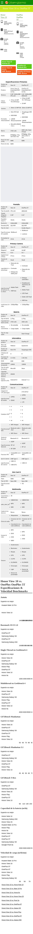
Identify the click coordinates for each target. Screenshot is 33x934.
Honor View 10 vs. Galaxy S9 (11, 908)
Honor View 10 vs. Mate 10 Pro (12, 888)
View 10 (4, 17)
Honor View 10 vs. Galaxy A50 (11, 920)
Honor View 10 (15, 88)
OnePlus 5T (25, 88)
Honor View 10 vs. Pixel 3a (10, 900)
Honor (3, 15)
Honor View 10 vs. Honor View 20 (13, 896)
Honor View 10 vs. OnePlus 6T (12, 904)
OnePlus (19, 15)
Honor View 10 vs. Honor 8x (11, 892)
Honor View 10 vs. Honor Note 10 (12, 885)
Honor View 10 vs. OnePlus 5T (12, 916)
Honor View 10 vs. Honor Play (11, 912)
